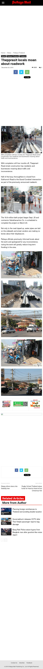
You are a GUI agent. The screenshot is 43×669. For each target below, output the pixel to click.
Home (3, 53)
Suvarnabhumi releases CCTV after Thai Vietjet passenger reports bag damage (26, 522)
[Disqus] (21, 573)
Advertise (22, 663)
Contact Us (14, 663)
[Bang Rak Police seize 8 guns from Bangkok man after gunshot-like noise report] (6, 531)
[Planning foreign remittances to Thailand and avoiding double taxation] (6, 511)
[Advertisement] (21, 28)
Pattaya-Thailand (12, 56)
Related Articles (13, 498)
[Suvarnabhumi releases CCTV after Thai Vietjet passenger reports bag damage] (6, 521)
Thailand (23, 56)
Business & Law (5, 513)
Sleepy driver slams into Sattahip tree (9, 487)
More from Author (14, 503)
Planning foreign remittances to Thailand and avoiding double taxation (27, 510)
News (3, 56)
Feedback (29, 663)
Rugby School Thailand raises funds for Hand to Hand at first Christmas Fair (32, 488)
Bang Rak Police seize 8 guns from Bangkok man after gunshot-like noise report (27, 532)
